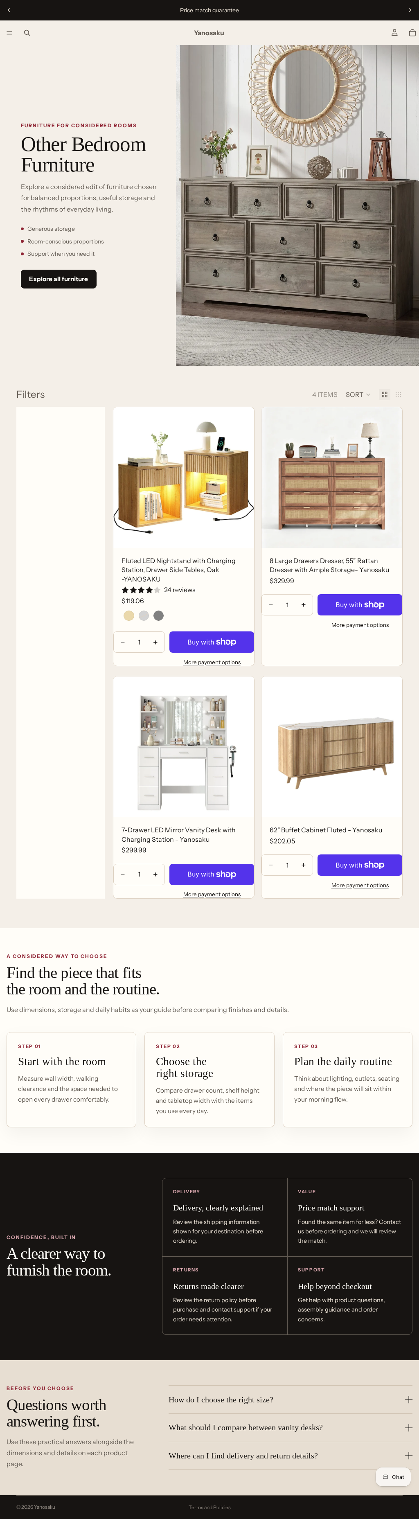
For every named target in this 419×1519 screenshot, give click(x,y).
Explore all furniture (58, 279)
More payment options (212, 662)
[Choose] (241, 535)
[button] (358, 394)
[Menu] (9, 32)
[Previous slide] (9, 10)
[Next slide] (410, 10)
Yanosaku (44, 1507)
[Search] (27, 33)
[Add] (389, 535)
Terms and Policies (210, 1507)
